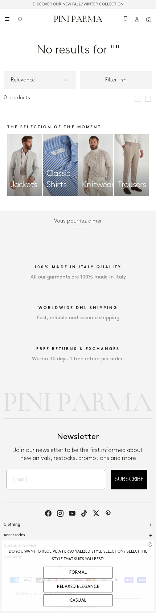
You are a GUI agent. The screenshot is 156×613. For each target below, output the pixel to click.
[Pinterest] (108, 513)
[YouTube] (72, 513)
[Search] (20, 19)
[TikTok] (84, 513)
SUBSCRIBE (129, 479)
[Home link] (78, 18)
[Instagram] (60, 513)
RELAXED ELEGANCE (78, 587)
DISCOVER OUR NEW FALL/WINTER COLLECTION (78, 4)
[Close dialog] (150, 544)
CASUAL (78, 600)
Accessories (14, 535)
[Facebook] (48, 513)
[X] (96, 513)
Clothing (12, 524)
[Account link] (137, 18)
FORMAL (78, 573)
